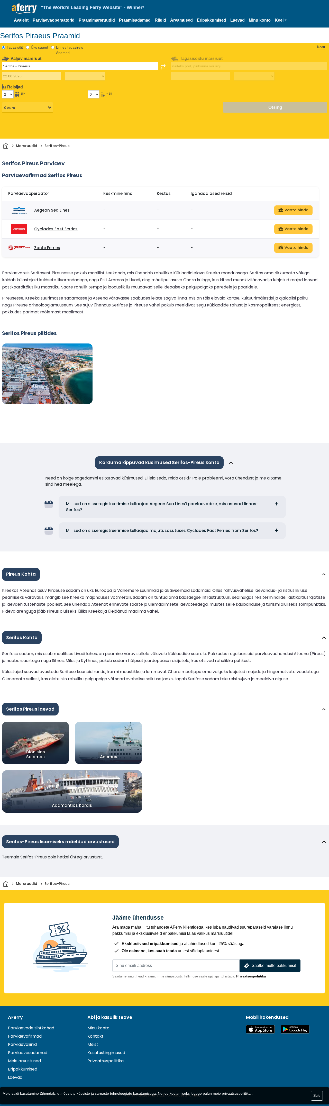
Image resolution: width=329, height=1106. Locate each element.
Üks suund (39, 47)
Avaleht (21, 20)
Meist (92, 1044)
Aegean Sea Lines (52, 210)
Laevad (237, 20)
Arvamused (181, 20)
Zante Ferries (47, 247)
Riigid (160, 20)
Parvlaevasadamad (27, 1053)
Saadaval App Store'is (260, 1029)
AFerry (15, 1017)
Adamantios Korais (72, 805)
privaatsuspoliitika (236, 1093)
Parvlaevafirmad (25, 1036)
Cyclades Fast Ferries (56, 229)
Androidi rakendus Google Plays (295, 1029)
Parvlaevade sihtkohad (31, 1028)
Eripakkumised (211, 20)
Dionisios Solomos (35, 754)
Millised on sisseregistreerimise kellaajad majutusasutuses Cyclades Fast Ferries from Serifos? (162, 530)
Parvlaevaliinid (22, 1044)
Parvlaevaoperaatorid (54, 20)
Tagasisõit (15, 47)
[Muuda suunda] (163, 66)
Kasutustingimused (106, 1053)
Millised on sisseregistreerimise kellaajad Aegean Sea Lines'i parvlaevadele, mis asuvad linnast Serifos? (162, 506)
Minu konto (260, 20)
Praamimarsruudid (97, 20)
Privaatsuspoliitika (251, 976)
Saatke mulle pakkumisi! (274, 965)
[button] (281, 20)
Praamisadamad (135, 20)
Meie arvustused (24, 1061)
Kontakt (95, 1036)
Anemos (108, 756)
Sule (317, 1095)
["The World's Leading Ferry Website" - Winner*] (24, 8)
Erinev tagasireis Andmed (69, 50)
